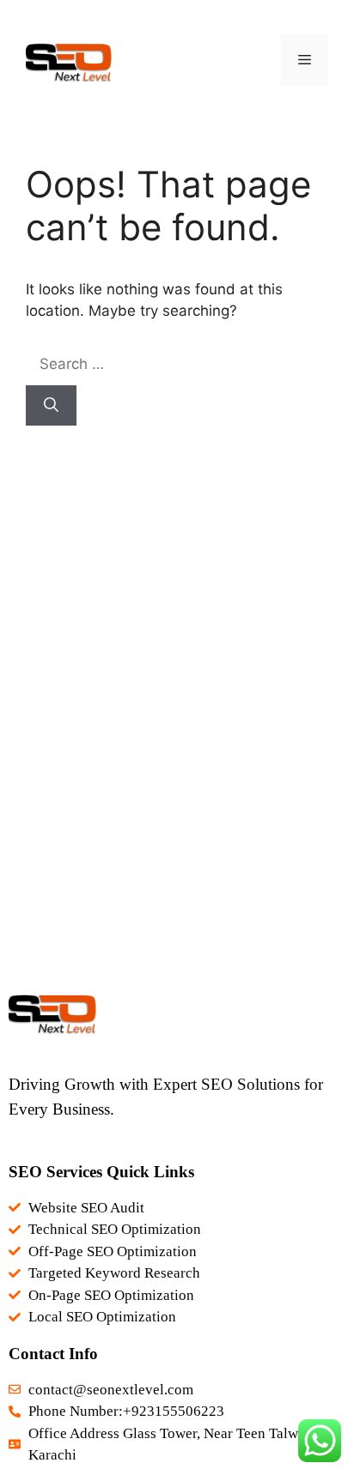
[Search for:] (154, 363)
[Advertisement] (177, 739)
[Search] (51, 405)
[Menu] (304, 60)
